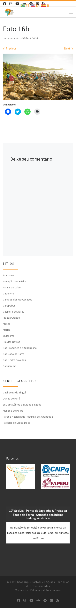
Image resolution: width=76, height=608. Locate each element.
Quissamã (8, 336)
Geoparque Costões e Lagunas (36, 582)
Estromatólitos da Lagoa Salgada (22, 404)
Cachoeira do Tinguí (14, 392)
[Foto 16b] (38, 77)
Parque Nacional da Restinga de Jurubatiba (28, 416)
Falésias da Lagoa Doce (16, 422)
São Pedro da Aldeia (15, 360)
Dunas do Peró (11, 398)
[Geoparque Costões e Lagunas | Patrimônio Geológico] (9, 11)
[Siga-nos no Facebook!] (4, 4)
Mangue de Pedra (13, 410)
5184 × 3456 (30, 38)
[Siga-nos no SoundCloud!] (38, 600)
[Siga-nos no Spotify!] (45, 600)
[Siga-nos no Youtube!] (17, 4)
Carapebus (9, 305)
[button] (20, 476)
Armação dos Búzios (15, 281)
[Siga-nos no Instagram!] (10, 4)
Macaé (7, 323)
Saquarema (9, 366)
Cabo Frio (8, 293)
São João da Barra (13, 354)
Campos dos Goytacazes (17, 299)
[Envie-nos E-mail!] (51, 600)
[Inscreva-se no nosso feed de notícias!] (57, 600)
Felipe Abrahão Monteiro (45, 590)
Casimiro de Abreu (13, 311)
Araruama (8, 275)
